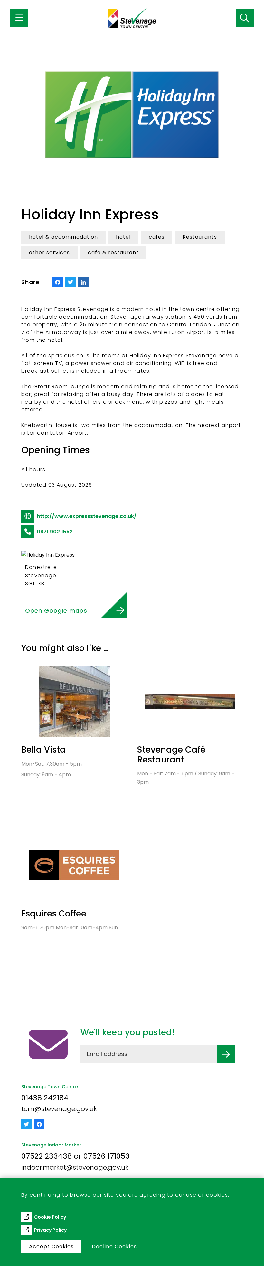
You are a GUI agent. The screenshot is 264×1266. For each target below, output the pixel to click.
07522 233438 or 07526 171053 (75, 1156)
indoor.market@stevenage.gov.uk (74, 1167)
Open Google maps (56, 611)
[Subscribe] (226, 1054)
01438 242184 (45, 1098)
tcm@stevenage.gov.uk (59, 1108)
